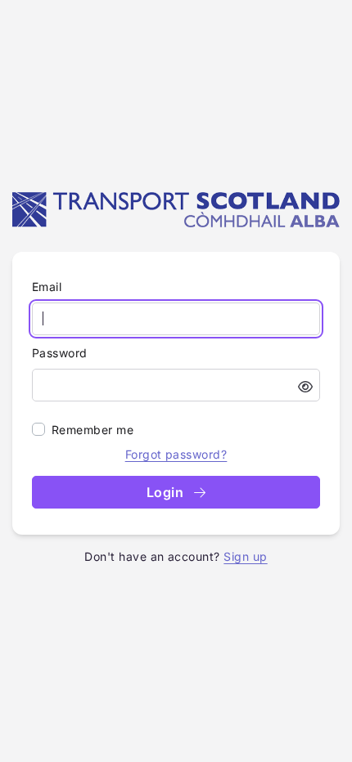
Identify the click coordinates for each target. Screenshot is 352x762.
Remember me (92, 430)
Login (167, 492)
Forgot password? (176, 454)
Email (46, 287)
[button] (305, 386)
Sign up (245, 556)
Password (60, 353)
